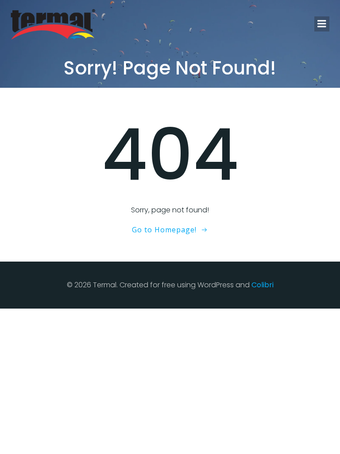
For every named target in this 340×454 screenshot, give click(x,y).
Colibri (262, 285)
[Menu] (321, 23)
